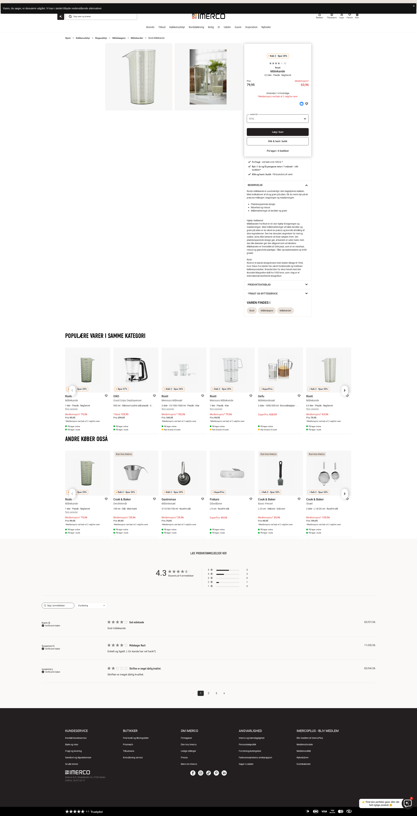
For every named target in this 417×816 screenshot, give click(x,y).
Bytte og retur (71, 744)
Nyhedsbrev (303, 757)
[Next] (344, 391)
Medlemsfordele (305, 744)
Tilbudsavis (128, 751)
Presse (184, 757)
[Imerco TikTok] (208, 773)
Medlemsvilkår (304, 751)
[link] (228, 587)
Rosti (251, 310)
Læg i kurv (277, 132)
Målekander (137, 38)
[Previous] (72, 391)
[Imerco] (113, 772)
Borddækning (196, 27)
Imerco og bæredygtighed (251, 737)
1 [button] (200, 693)
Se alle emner (71, 764)
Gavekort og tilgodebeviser (78, 757)
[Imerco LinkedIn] (224, 773)
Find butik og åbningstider (136, 737)
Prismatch (128, 744)
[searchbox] (58, 605)
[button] (278, 67)
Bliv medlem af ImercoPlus (310, 737)
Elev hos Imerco (189, 744)
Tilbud (161, 27)
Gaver (238, 27)
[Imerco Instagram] (200, 773)
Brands (150, 27)
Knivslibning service (133, 757)
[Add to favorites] (307, 103)
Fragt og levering (73, 751)
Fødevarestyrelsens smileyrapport (255, 757)
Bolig (211, 27)
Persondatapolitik (247, 744)
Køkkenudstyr (177, 27)
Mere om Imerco (189, 764)
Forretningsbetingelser (250, 751)
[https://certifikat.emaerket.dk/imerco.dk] (349, 811)
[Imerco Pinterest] (216, 773)
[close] (414, 6)
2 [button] (208, 693)
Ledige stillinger (188, 751)
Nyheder (266, 27)
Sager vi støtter (246, 764)
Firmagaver (186, 737)
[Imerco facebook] (192, 773)
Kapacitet (254, 114)
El (219, 27)
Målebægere (119, 38)
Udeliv (227, 27)
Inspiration (251, 27)
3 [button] (216, 693)
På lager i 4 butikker (278, 150)
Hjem (68, 38)
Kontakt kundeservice (75, 737)
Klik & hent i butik (277, 141)
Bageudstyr (101, 38)
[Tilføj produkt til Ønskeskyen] (301, 103)
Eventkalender (304, 764)
